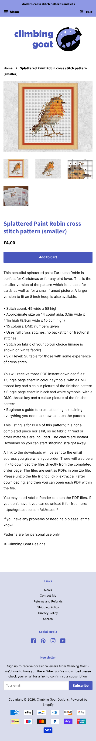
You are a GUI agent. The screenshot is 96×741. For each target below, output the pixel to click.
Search (48, 619)
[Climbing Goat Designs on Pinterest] (43, 642)
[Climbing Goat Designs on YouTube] (62, 642)
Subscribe (81, 685)
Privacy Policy (48, 613)
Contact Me (48, 595)
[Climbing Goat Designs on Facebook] (33, 642)
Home (8, 68)
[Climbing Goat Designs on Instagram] (52, 642)
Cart (89, 12)
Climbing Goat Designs (53, 699)
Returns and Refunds (48, 601)
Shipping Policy (48, 607)
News (48, 590)
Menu (14, 12)
